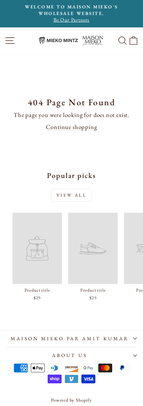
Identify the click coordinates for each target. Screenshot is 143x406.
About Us (70, 355)
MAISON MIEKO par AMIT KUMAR (70, 338)
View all (71, 195)
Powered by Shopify (71, 400)
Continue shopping (71, 127)
